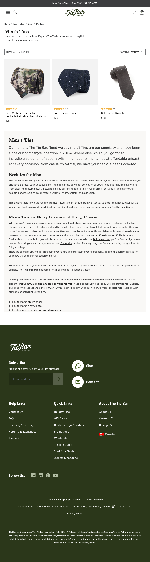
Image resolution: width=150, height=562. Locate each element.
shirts (52, 255)
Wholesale (60, 438)
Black (22, 24)
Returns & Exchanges (22, 431)
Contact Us (16, 412)
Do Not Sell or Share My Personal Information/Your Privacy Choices (73, 506)
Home (7, 24)
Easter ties (66, 243)
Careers (104, 418)
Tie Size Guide (63, 444)
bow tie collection (84, 279)
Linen (30, 24)
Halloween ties (101, 239)
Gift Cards (60, 418)
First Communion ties (30, 283)
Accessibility (25, 506)
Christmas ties (107, 235)
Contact (92, 382)
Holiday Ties (62, 412)
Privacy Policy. (89, 542)
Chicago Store (108, 425)
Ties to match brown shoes (27, 301)
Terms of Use (124, 506)
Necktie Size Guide (122, 207)
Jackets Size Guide (66, 458)
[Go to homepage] (75, 12)
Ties (15, 24)
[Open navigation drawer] (8, 12)
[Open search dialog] (15, 12)
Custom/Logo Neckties (69, 425)
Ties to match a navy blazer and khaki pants (36, 310)
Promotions (61, 431)
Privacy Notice (75, 513)
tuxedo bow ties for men (59, 283)
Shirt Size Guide (64, 451)
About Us (105, 412)
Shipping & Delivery (21, 425)
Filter (9, 51)
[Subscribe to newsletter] (58, 379)
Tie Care (14, 438)
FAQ (11, 418)
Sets (69, 265)
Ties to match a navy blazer (27, 305)
